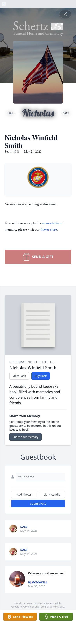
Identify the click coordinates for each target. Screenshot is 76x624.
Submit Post (38, 503)
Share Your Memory (25, 437)
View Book (19, 376)
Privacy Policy (27, 606)
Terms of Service (49, 606)
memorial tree (52, 223)
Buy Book (41, 376)
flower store (49, 229)
